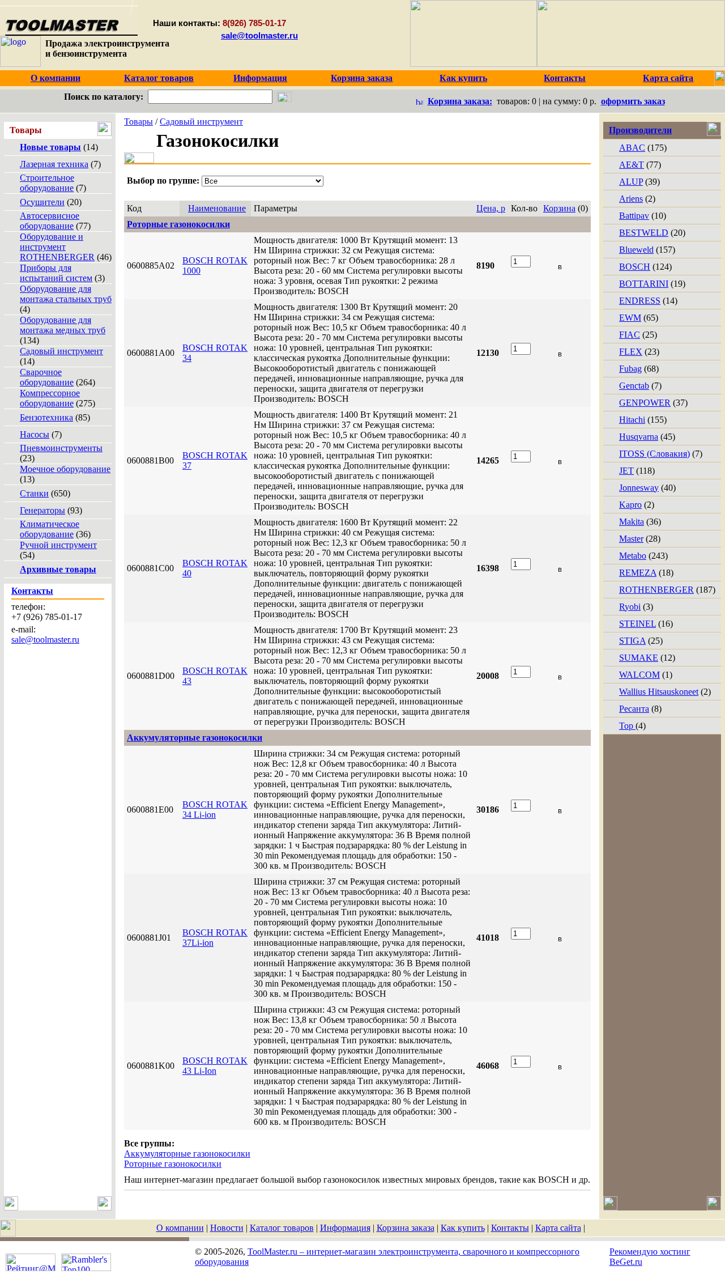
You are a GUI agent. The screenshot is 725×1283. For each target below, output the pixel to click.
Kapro (630, 504)
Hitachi (632, 419)
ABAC (632, 147)
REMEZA (637, 572)
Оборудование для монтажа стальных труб (66, 294)
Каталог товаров (282, 1228)
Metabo (632, 555)
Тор (627, 725)
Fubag (630, 368)
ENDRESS (639, 300)
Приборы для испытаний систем (56, 273)
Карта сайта (558, 1228)
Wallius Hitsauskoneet (658, 691)
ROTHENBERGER (656, 589)
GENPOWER (645, 402)
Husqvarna (638, 436)
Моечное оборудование (65, 469)
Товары (138, 121)
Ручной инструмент (58, 545)
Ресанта (634, 708)
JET (626, 470)
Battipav (634, 215)
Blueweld (636, 249)
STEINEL (637, 623)
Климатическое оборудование (49, 529)
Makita (631, 521)
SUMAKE (638, 657)
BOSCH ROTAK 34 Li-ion (215, 809)
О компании (180, 1228)
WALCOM (639, 674)
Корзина (559, 208)
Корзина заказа (405, 1228)
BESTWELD (643, 232)
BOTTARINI (643, 283)
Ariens (631, 198)
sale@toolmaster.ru (259, 35)
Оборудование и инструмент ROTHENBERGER (57, 247)
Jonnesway (639, 487)
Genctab (634, 385)
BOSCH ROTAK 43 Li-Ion (215, 1066)
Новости (227, 1228)
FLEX (630, 351)
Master (631, 538)
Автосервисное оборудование (49, 221)
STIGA (632, 640)
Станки (34, 493)
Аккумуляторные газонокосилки (187, 1153)
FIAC (629, 334)
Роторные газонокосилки (172, 1164)
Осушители (42, 202)
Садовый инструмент (61, 351)
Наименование (217, 208)
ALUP (631, 181)
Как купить (463, 1228)
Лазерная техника (54, 164)
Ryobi (630, 606)
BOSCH (634, 266)
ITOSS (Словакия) (654, 453)
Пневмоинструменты (61, 448)
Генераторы (42, 510)
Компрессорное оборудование (50, 398)
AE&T (631, 164)
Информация (345, 1228)
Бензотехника (46, 417)
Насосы (34, 434)
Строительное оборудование (47, 183)
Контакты (510, 1228)
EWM (630, 317)
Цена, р (490, 208)
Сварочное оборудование (47, 377)
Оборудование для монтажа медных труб (62, 325)
